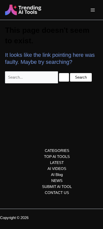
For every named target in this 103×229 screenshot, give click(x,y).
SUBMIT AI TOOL (57, 187)
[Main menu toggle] (93, 10)
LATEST (57, 163)
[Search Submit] (64, 77)
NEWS (56, 181)
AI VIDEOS (57, 169)
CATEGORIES (57, 151)
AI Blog (57, 175)
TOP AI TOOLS (57, 157)
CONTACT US (57, 193)
